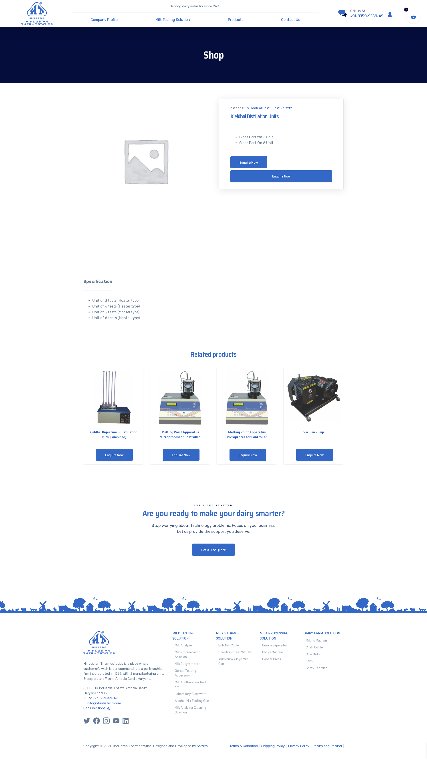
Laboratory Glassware (190, 694)
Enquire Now (281, 176)
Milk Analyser (184, 645)
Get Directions (94, 708)
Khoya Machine (273, 652)
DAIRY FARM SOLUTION (321, 633)
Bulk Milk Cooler (229, 645)
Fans (309, 661)
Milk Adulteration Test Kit (190, 685)
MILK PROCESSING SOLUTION (274, 635)
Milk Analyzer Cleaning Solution (190, 710)
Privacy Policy (298, 746)
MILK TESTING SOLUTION (183, 635)
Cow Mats (313, 654)
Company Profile (104, 20)
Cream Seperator (274, 645)
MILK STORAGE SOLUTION (228, 635)
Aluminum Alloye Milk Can (233, 661)
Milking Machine (317, 640)
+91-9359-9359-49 (366, 15)
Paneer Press (271, 659)
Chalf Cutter (315, 647)
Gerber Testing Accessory (185, 673)
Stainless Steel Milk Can (235, 652)
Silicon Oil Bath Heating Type (270, 108)
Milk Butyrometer (187, 664)
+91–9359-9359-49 (102, 698)
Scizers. (202, 746)
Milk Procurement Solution (187, 654)
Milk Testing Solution (172, 20)
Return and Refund (327, 746)
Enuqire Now (249, 162)
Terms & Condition (243, 746)
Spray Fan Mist (316, 668)
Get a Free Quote (213, 550)
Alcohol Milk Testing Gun (192, 701)
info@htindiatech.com (104, 703)
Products (235, 20)
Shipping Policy (273, 746)
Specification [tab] (97, 281)
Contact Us (290, 20)
